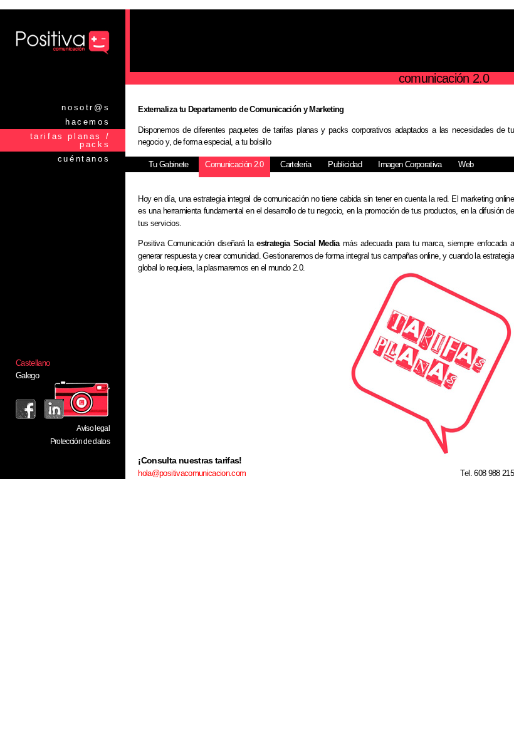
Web (465, 164)
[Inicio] (63, 53)
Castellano (33, 363)
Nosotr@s (85, 107)
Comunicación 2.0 (234, 164)
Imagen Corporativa (409, 164)
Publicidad (345, 164)
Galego (27, 375)
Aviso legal (93, 428)
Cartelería (296, 164)
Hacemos (87, 122)
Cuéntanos (84, 158)
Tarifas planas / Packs (70, 140)
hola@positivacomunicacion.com (192, 473)
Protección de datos (80, 441)
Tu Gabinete (169, 164)
